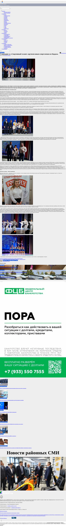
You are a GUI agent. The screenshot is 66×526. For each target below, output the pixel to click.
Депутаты (6, 31)
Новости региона (3, 386)
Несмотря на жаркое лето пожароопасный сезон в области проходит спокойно (12, 400)
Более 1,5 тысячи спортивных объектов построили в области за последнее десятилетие (13, 388)
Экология (5, 48)
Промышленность (7, 46)
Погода (5, 21)
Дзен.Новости (63, 53)
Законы (5, 32)
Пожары (5, 41)
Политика (4, 29)
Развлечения (6, 28)
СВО (5, 25)
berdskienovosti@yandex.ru (16, 507)
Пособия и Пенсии (7, 23)
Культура (5, 18)
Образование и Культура (8, 37)
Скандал (5, 42)
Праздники (6, 24)
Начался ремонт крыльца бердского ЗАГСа (8, 277)
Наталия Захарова (7, 55)
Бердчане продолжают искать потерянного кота (9, 267)
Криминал (6, 40)
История (5, 17)
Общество (4, 13)
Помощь (5, 22)
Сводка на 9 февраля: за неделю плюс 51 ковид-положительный (11, 258)
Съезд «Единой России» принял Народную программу (8, 412)
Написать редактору (3, 511)
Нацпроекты (4, 33)
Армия (5, 14)
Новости (3, 11)
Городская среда (7, 34)
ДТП (5, 39)
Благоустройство (7, 15)
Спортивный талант (6, 261)
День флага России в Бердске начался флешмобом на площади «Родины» (13, 272)
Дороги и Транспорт (7, 44)
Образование (6, 20)
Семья (5, 26)
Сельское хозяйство (7, 47)
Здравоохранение (7, 36)
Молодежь (6, 19)
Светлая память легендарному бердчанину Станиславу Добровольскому (12, 259)
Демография (6, 35)
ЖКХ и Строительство (8, 45)
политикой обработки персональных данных (55, 522)
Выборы (5, 30)
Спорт (5, 27)
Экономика (4, 43)
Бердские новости (3, 3)
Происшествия (4, 38)
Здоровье (5, 16)
